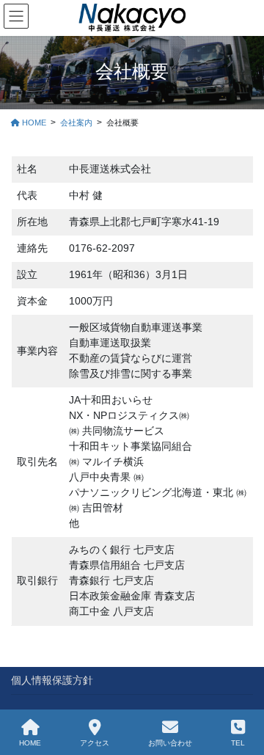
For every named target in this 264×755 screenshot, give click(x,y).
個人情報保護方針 (52, 680)
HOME (30, 743)
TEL (238, 743)
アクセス (94, 743)
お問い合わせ (170, 743)
